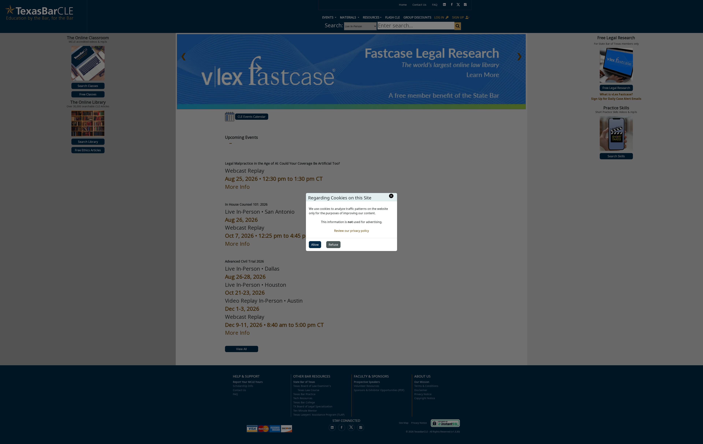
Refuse (333, 245)
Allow (315, 245)
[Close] (391, 196)
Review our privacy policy (351, 231)
